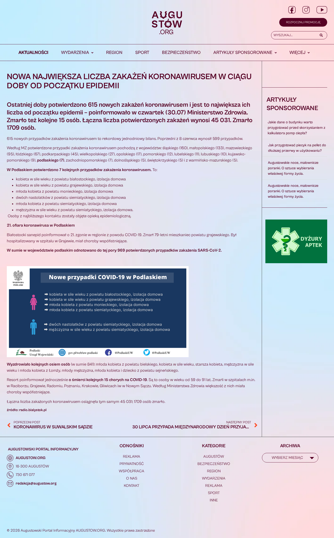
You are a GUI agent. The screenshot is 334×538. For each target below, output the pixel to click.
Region (114, 52)
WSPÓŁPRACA (131, 471)
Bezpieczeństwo (181, 52)
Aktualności (33, 52)
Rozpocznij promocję (303, 22)
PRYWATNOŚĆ (132, 464)
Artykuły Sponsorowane (242, 52)
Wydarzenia (75, 52)
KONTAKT (131, 485)
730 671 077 (25, 474)
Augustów (213, 456)
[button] (77, 52)
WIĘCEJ (297, 52)
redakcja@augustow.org (36, 483)
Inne (214, 500)
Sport (142, 52)
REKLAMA (131, 456)
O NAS (131, 478)
